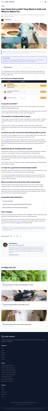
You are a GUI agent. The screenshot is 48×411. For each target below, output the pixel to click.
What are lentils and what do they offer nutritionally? (15, 207)
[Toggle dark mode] (43, 2)
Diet (3, 6)
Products (3, 354)
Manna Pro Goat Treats (11, 97)
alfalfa (24, 157)
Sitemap (27, 404)
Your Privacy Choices (20, 404)
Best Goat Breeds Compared (7, 379)
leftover (14, 175)
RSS (31, 404)
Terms (2, 396)
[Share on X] (14, 236)
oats (16, 120)
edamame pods (33, 162)
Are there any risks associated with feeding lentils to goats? (17, 204)
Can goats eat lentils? (8, 201)
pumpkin (18, 222)
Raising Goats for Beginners (7, 381)
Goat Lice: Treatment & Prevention (8, 374)
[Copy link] (20, 236)
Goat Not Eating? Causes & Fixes (8, 367)
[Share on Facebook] (11, 236)
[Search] (40, 2)
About (2, 387)
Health (2, 350)
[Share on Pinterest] (17, 236)
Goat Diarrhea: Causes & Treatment (8, 372)
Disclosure (3, 394)
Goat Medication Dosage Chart (7, 365)
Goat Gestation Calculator (6, 376)
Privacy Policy (4, 392)
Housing (3, 357)
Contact (2, 389)
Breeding (3, 352)
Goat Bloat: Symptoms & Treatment (8, 370)
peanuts (8, 141)
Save (25, 35)
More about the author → (14, 254)
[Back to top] (44, 409)
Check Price (43, 85)
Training (3, 359)
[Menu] (45, 2)
